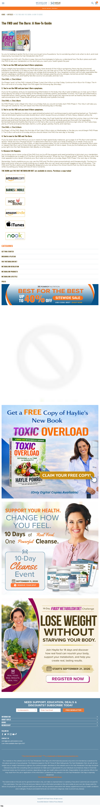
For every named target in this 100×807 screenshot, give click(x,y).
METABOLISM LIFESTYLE (9, 276)
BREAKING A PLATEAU (9, 256)
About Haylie (6, 719)
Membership (6, 725)
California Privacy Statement (56, 802)
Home (3, 14)
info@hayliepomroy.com (12, 741)
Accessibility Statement (42, 802)
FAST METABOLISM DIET (9, 261)
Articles (10, 14)
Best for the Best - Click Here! (50, 8)
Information (6, 717)
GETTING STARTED (8, 251)
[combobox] (26, 710)
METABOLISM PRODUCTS (10, 271)
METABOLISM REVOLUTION (10, 266)
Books (4, 722)
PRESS (4, 281)
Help (2, 806)
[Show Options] (35, 710)
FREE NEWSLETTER (73, 710)
